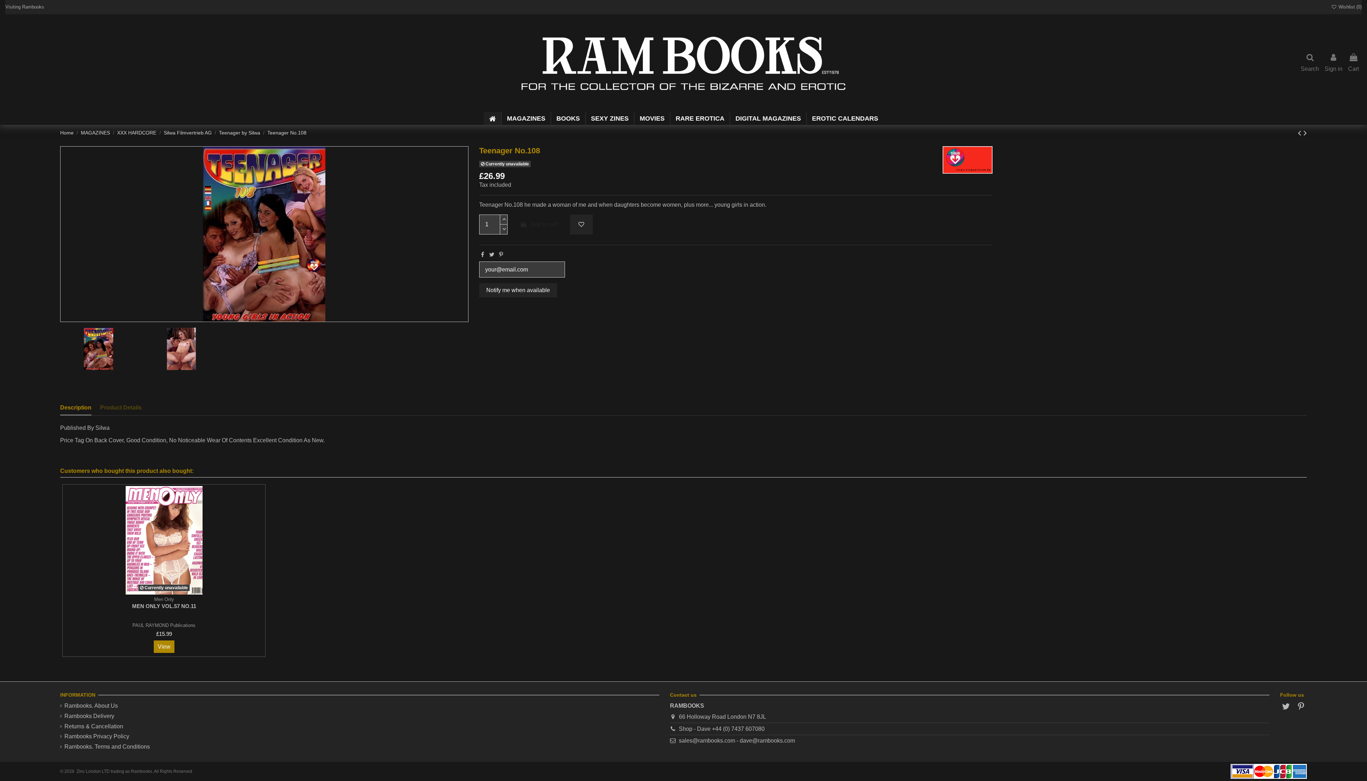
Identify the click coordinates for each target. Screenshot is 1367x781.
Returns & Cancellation (93, 726)
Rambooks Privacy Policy (96, 736)
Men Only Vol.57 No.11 (164, 606)
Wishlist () (1349, 7)
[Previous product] (1301, 133)
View (164, 647)
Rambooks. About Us (91, 706)
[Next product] (1305, 133)
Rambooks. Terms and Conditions (107, 747)
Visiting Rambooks (24, 7)
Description (75, 408)
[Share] (482, 255)
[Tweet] (491, 255)
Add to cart (544, 224)
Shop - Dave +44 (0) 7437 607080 (722, 729)
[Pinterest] (501, 255)
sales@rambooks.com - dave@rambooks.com (737, 741)
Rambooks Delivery (89, 716)
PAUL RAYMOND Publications (163, 625)
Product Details (121, 408)
